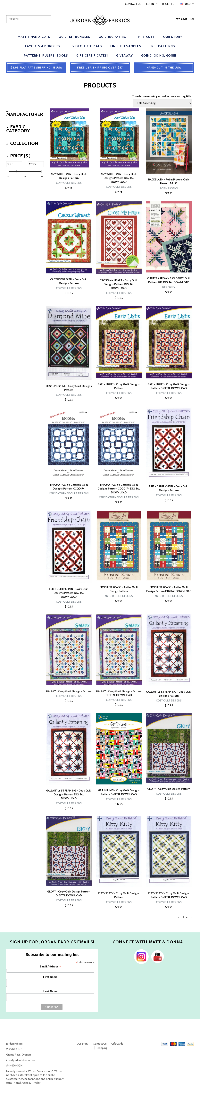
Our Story (82, 1043)
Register (168, 3)
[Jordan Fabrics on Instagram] (140, 956)
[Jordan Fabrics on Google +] (156, 956)
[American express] (182, 1043)
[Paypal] (190, 1043)
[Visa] (164, 1043)
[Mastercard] (173, 1043)
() (185, 19)
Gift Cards (117, 1043)
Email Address (50, 966)
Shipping (102, 1048)
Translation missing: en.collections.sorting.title (161, 96)
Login (150, 3)
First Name (50, 976)
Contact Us (133, 3)
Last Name (50, 991)
